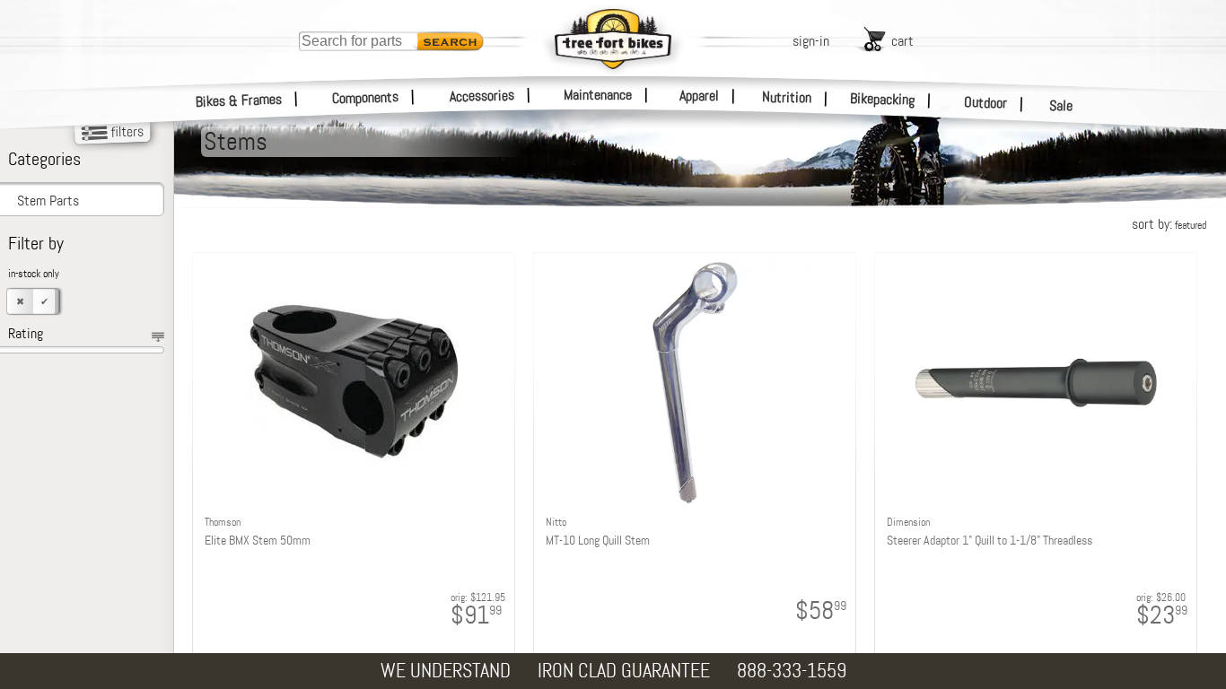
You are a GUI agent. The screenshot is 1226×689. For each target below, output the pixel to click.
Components (365, 97)
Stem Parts (48, 200)
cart (902, 40)
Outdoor (986, 102)
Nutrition (786, 97)
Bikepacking (882, 99)
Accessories (482, 95)
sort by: (1169, 223)
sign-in (811, 40)
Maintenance (598, 94)
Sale (1061, 105)
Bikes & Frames (239, 100)
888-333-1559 (791, 671)
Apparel (699, 95)
